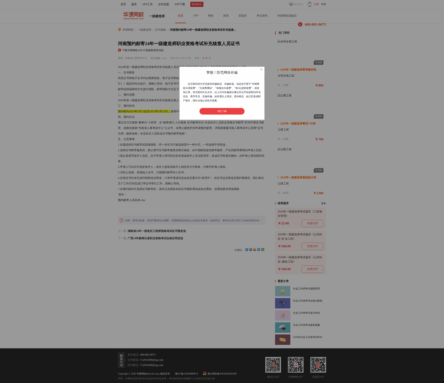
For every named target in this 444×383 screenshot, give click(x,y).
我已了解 (222, 111)
